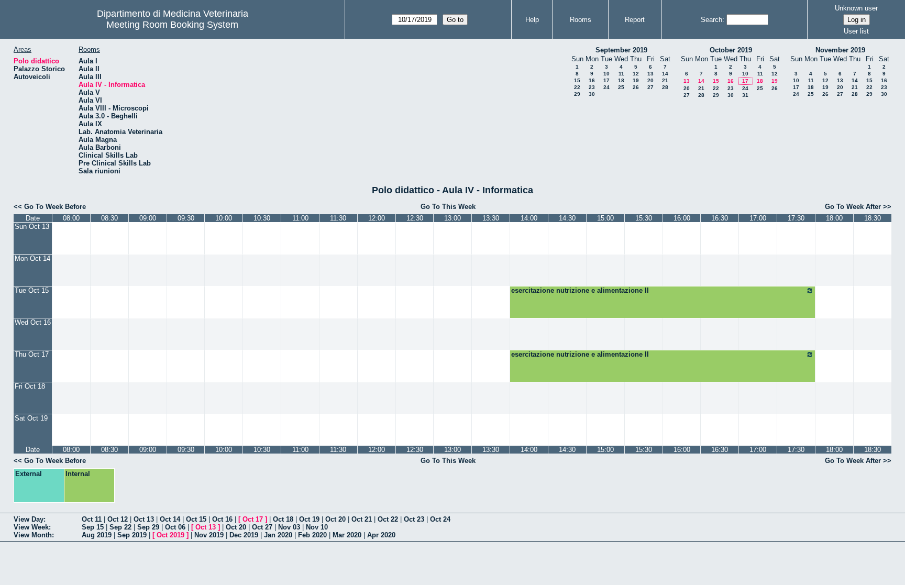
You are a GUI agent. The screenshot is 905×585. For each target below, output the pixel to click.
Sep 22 (120, 527)
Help (532, 20)
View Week (31, 527)
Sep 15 (93, 527)
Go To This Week (448, 207)
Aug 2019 (97, 535)
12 (636, 73)
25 (621, 87)
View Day (28, 519)
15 (577, 80)
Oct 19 (309, 519)
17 (606, 80)
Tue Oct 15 (32, 290)
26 (636, 87)
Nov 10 (317, 527)
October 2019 (731, 50)
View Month (33, 535)
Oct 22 (388, 519)
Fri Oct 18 (30, 386)
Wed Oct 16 (33, 322)
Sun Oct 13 (32, 226)
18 (621, 80)
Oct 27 (262, 527)
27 (650, 87)
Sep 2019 (132, 535)
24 (606, 87)
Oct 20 (335, 519)
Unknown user (856, 8)
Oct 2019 (170, 535)
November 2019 (840, 50)
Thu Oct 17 (32, 354)
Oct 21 (361, 519)
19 (636, 80)
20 (650, 80)
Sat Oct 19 (31, 418)
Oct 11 (92, 519)
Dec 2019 (243, 535)
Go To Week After (853, 207)
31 (745, 95)
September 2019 (621, 50)
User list (856, 31)
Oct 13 (144, 519)
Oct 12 (117, 519)
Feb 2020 (312, 535)
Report (635, 20)
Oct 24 (440, 519)
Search (711, 20)
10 (606, 73)
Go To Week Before (55, 207)
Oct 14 (170, 519)
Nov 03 (289, 527)
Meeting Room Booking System (172, 24)
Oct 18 (283, 519)
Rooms (580, 20)
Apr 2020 (381, 535)
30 (592, 94)
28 (665, 87)
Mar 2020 (347, 535)
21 (665, 80)
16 (592, 80)
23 (592, 87)
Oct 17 (252, 519)
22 (577, 87)
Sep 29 (148, 527)
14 (665, 73)
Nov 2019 (209, 535)
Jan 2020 (278, 535)
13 (650, 73)
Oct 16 (222, 519)
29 (577, 94)
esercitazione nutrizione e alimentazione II (580, 290)
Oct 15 (196, 519)
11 (621, 73)
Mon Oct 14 (32, 258)
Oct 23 (414, 519)
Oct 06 (175, 527)
